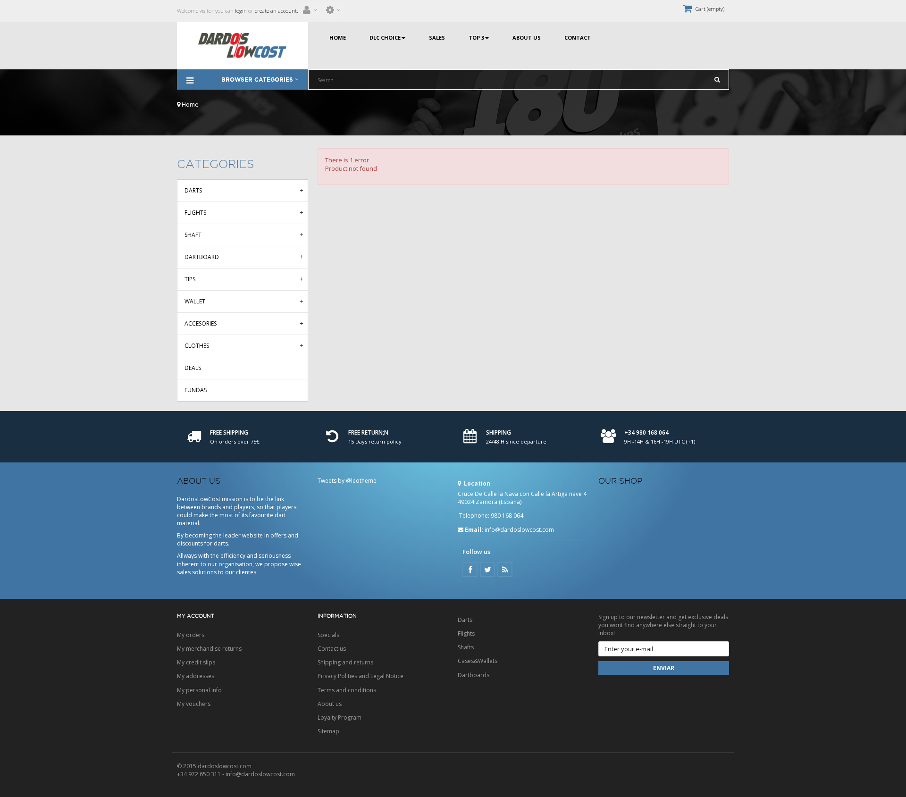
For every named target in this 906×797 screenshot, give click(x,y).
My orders (190, 635)
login (240, 10)
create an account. (276, 10)
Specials (328, 635)
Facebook (470, 569)
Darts (193, 190)
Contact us (332, 649)
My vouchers (193, 704)
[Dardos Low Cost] (242, 45)
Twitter (487, 569)
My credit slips (196, 662)
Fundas (196, 390)
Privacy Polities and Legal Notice (360, 676)
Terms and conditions (347, 690)
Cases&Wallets (477, 661)
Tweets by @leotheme (347, 481)
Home (189, 104)
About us (330, 704)
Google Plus (504, 569)
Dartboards (473, 675)
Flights (195, 213)
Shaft (193, 235)
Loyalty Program (339, 717)
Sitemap (328, 731)
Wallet (195, 301)
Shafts (466, 647)
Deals (193, 368)
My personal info (199, 690)
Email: (474, 530)
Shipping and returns (345, 662)
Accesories (201, 323)
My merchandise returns (209, 649)
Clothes (197, 346)
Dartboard (202, 257)
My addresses (195, 676)
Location (476, 483)
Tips (190, 279)
